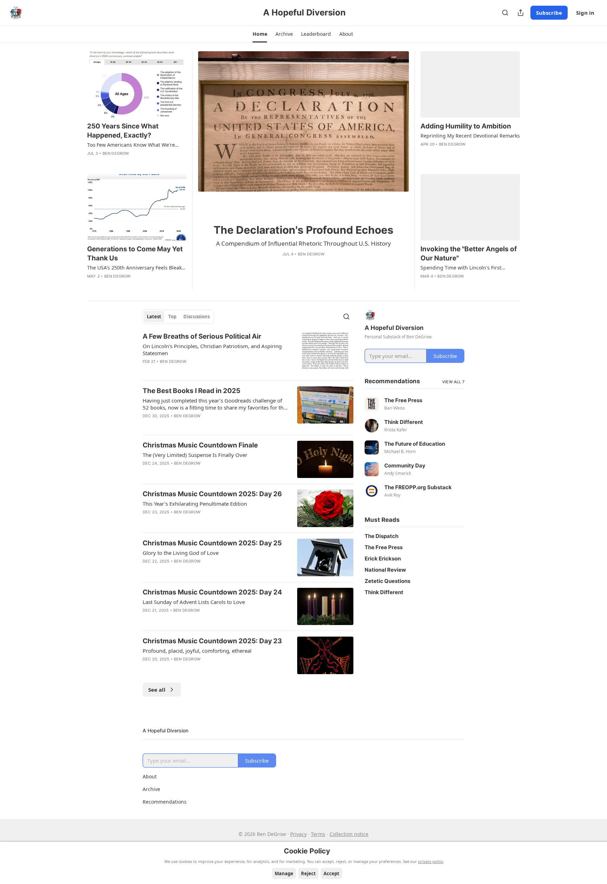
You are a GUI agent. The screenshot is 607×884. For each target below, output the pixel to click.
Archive (151, 789)
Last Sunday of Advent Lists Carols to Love (194, 601)
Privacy (298, 834)
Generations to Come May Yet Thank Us (135, 253)
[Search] (505, 13)
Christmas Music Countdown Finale (200, 445)
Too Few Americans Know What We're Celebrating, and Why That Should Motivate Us (131, 144)
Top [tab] (172, 316)
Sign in (585, 12)
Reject (308, 873)
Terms (318, 834)
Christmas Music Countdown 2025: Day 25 (212, 543)
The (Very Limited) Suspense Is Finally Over (195, 454)
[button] (259, 34)
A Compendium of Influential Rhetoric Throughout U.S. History (303, 243)
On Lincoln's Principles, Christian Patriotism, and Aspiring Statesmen (212, 350)
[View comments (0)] (298, 264)
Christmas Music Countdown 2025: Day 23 (212, 641)
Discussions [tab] (196, 316)
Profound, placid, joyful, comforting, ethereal (197, 650)
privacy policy (430, 861)
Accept (331, 873)
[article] (303, 170)
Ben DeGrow (311, 254)
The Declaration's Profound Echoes (303, 230)
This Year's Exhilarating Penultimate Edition (195, 503)
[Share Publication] (521, 13)
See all (156, 689)
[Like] (287, 264)
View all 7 (453, 381)
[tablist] (178, 317)
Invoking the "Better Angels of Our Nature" (468, 253)
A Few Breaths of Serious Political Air (202, 336)
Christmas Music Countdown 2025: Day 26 (212, 494)
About (150, 776)
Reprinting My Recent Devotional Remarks (470, 135)
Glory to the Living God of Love (180, 552)
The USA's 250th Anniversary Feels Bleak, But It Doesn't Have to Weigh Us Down (135, 267)
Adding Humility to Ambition (465, 126)
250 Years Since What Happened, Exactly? (122, 130)
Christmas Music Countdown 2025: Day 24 (212, 592)
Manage (284, 873)
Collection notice (348, 834)
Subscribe (549, 12)
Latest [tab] (154, 316)
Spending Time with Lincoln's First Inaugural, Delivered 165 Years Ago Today (469, 267)
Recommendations (165, 801)
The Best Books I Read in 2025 (191, 391)
